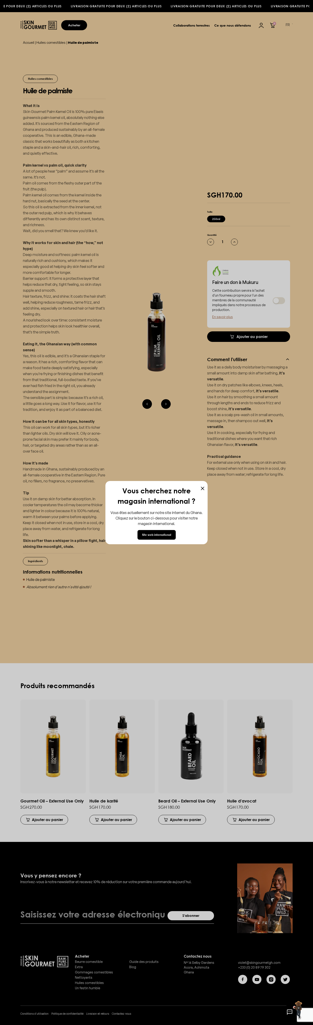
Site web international (156, 534)
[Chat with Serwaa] (289, 1012)
